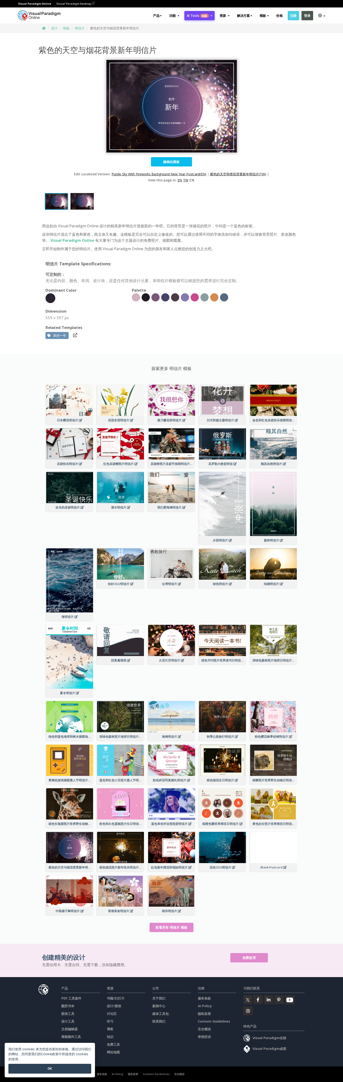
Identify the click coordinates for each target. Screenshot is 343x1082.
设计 (54, 28)
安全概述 (204, 1029)
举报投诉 (204, 1036)
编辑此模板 (171, 161)
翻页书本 (67, 1006)
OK (50, 1068)
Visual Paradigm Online (72, 240)
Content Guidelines (214, 1021)
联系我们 (158, 1021)
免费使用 (249, 957)
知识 (110, 1036)
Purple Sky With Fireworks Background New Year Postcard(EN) (159, 174)
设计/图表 (114, 1006)
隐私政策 (204, 1013)
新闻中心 (158, 1006)
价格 (279, 15)
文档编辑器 (69, 1029)
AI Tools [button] (197, 15)
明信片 (80, 28)
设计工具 (67, 1021)
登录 (307, 15)
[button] (174, 15)
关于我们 (158, 998)
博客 (110, 1029)
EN (180, 180)
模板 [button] (263, 15)
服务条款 (204, 998)
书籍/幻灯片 (116, 998)
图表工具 (67, 1013)
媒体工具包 (160, 1013)
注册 (293, 15)
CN (191, 180)
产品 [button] (156, 15)
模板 (66, 28)
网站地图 (113, 1052)
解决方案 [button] (243, 15)
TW (185, 180)
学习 (110, 1021)
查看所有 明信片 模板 (171, 927)
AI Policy (205, 1006)
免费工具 (113, 1044)
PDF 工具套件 (71, 998)
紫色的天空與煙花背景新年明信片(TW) (238, 174)
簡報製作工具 (71, 1036)
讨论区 (112, 1013)
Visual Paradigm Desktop (74, 3)
